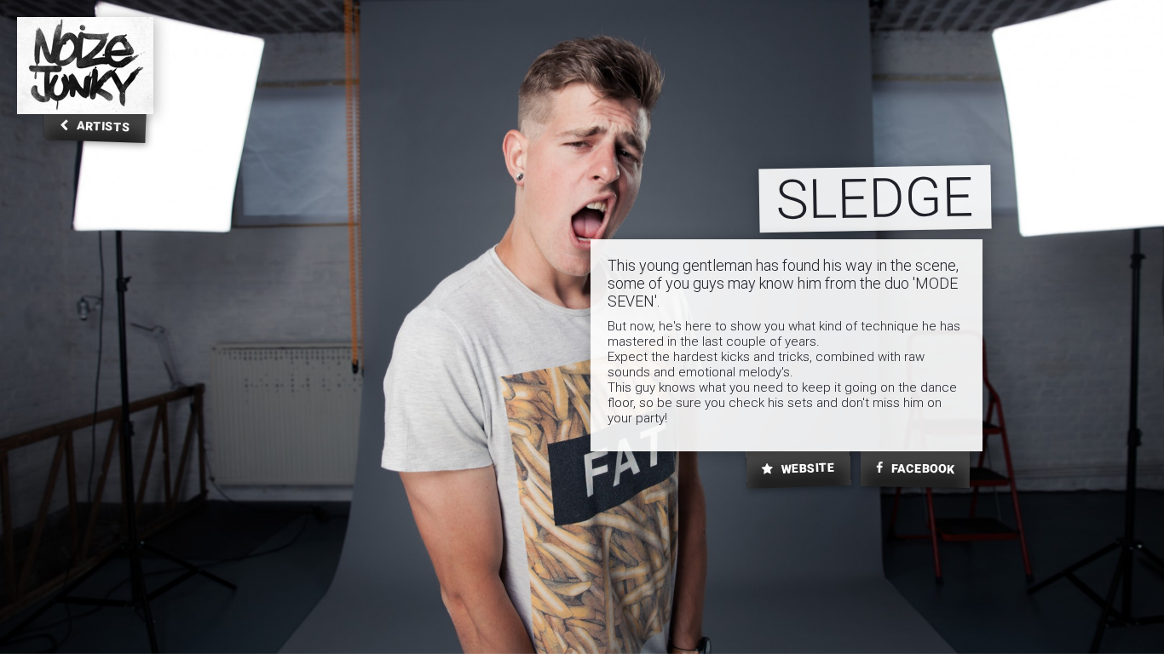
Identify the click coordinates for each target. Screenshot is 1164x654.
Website (807, 468)
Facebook (921, 468)
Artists (102, 126)
